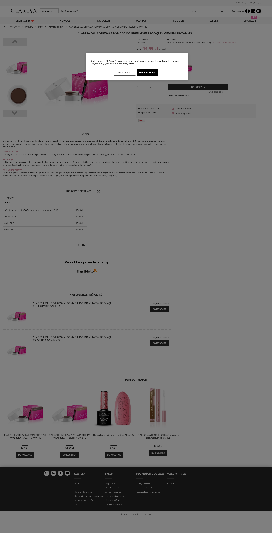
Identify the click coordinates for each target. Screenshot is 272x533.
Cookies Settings (125, 72)
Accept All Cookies (147, 72)
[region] (137, 66)
